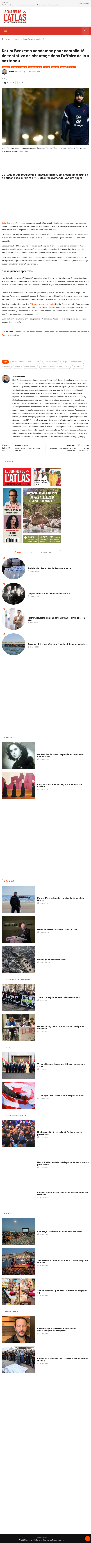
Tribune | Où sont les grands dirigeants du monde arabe (61, 1065)
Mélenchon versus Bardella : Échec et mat (57, 929)
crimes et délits (34, 362)
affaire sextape (18, 362)
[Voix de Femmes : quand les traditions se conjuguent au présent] (18, 1292)
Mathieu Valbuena (48, 367)
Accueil (16, 39)
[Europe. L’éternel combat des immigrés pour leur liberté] (18, 899)
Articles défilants (19, 67)
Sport (72, 67)
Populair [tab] (46, 552)
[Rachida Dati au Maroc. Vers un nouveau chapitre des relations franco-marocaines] (18, 1193)
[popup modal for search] (85, 31)
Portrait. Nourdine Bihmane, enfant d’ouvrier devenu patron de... (56, 618)
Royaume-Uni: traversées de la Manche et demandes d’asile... (57, 644)
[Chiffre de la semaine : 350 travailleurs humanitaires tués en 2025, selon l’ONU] (18, 1360)
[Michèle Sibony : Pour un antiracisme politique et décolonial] (18, 1027)
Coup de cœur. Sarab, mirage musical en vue (49, 593)
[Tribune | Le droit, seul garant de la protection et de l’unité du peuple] (18, 1095)
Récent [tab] (17, 552)
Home (7, 39)
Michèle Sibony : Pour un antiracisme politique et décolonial (60, 1027)
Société (64, 67)
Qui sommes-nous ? (42, 1537)
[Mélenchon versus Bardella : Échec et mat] (18, 929)
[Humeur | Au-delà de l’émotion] (18, 959)
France (46, 67)
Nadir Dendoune (15, 72)
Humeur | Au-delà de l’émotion (51, 959)
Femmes (40, 1024)
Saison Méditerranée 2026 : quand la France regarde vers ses (62, 1261)
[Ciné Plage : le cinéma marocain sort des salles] (18, 1231)
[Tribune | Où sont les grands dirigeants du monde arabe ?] (18, 1065)
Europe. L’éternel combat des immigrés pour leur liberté (60, 899)
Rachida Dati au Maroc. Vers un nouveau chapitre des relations (62, 1193)
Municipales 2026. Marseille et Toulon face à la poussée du (59, 1133)
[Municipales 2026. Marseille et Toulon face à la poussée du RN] (18, 1133)
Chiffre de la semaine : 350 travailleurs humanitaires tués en (62, 1359)
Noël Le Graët (64, 367)
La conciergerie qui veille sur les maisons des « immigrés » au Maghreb (57, 1329)
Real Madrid (78, 367)
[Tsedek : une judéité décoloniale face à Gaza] (18, 997)
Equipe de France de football (72, 362)
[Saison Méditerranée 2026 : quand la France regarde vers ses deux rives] (18, 1261)
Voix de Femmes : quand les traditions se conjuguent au (63, 1291)
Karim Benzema (8, 223)
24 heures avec (43, 1190)
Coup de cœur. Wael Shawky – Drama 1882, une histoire (59, 785)
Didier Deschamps (51, 362)
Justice (55, 67)
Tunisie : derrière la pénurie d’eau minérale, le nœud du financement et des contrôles (30, 5)
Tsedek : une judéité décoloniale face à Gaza (58, 997)
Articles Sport (35, 67)
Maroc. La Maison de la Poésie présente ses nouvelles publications (63, 1163)
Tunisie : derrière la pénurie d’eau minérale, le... (50, 568)
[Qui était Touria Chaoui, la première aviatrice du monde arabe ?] (18, 755)
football (7, 367)
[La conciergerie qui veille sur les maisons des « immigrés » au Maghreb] (18, 1329)
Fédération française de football (42, 304)
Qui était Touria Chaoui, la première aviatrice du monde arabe (60, 755)
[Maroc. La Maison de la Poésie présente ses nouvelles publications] (18, 1163)
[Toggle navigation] (5, 30)
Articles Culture (43, 752)
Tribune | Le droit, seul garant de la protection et (60, 1095)
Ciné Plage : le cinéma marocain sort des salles (59, 1231)
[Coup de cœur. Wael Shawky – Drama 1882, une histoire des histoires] (18, 785)
